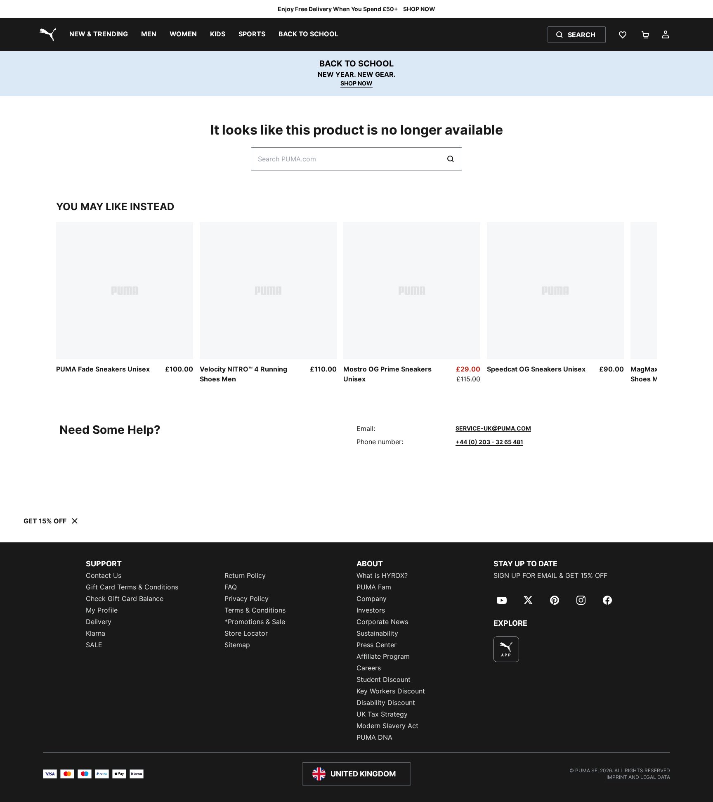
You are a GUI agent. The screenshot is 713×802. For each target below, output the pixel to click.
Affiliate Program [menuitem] (383, 656)
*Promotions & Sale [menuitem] (254, 621)
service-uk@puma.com (493, 428)
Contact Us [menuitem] (103, 575)
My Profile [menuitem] (102, 610)
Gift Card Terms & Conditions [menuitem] (132, 587)
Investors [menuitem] (370, 610)
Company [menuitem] (371, 598)
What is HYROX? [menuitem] (382, 575)
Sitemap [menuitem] (237, 645)
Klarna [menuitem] (95, 633)
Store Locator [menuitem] (246, 633)
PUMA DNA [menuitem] (374, 737)
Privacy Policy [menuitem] (246, 598)
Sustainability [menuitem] (377, 633)
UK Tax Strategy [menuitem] (382, 714)
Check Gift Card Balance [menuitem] (124, 598)
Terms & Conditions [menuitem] (255, 610)
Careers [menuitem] (368, 668)
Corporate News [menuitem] (382, 621)
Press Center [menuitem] (376, 645)
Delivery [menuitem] (98, 621)
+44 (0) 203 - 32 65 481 (489, 441)
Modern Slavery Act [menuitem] (387, 726)
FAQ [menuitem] (230, 587)
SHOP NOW (419, 8)
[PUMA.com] (46, 34)
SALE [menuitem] (94, 645)
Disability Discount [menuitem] (385, 702)
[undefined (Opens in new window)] (506, 649)
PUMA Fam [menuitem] (373, 587)
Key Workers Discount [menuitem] (390, 691)
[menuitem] (99, 35)
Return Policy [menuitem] (245, 575)
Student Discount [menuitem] (383, 679)
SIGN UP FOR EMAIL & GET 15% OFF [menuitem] (550, 575)
